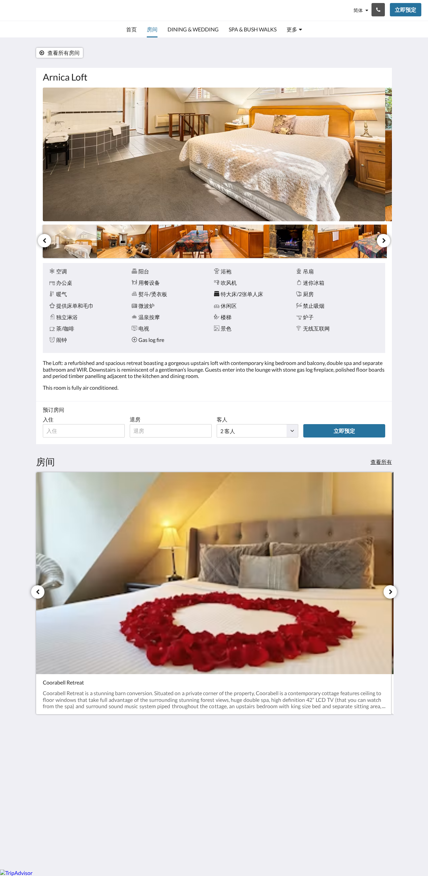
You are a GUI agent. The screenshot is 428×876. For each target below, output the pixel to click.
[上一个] (44, 240)
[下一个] (383, 240)
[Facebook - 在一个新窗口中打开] (360, 754)
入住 (48, 419)
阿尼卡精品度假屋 (39, 10)
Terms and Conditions (184, 750)
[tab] (185, 739)
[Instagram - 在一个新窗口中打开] (378, 754)
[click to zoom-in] (214, 154)
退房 (135, 419)
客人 (222, 419)
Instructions (173, 756)
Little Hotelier (368, 806)
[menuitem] (131, 29)
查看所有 (381, 462)
